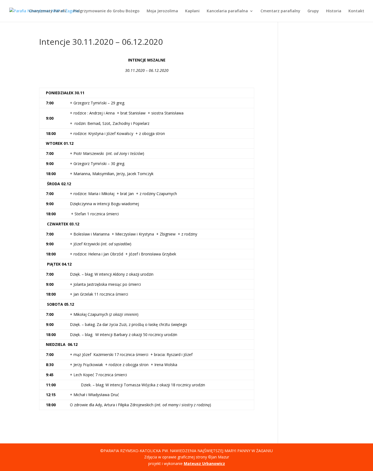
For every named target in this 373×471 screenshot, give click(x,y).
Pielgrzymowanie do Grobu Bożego (106, 11)
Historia (333, 11)
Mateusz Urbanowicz (204, 463)
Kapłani (192, 11)
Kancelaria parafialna (227, 11)
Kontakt (356, 11)
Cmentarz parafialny (280, 11)
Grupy (313, 11)
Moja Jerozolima (162, 11)
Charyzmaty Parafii (47, 11)
